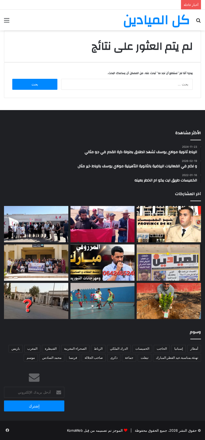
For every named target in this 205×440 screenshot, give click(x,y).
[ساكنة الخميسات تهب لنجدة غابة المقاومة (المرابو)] (169, 301)
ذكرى (113, 358)
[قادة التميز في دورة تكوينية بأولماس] (36, 262)
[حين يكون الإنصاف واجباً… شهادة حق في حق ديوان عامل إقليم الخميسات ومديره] (169, 224)
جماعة (129, 358)
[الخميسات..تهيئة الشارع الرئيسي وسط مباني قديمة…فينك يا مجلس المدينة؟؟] (36, 301)
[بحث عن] (198, 22)
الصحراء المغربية (75, 348)
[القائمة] (6, 22)
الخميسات (142, 348)
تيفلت (144, 358)
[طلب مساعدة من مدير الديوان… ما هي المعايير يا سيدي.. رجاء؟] (169, 262)
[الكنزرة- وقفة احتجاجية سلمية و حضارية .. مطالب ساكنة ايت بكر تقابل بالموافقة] (102, 224)
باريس (15, 348)
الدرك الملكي (119, 348)
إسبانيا (178, 348)
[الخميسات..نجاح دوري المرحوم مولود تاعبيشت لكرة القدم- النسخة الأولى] (102, 301)
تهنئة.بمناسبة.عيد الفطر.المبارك (177, 358)
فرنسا (73, 358)
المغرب (32, 348)
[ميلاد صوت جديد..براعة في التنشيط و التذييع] (102, 262)
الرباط (98, 348)
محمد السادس (51, 358)
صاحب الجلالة (94, 358)
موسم (31, 358)
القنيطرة (51, 348)
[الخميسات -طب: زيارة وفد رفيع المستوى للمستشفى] (36, 224)
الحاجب (162, 348)
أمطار (194, 348)
